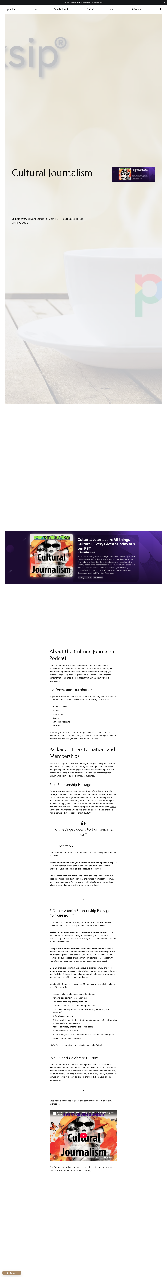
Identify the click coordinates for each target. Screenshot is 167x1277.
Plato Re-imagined (62, 9)
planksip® (54, 1170)
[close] (164, 2)
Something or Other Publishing (77, 1170)
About (35, 9)
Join (160, 9)
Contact (90, 9)
